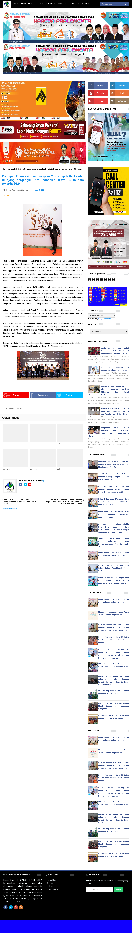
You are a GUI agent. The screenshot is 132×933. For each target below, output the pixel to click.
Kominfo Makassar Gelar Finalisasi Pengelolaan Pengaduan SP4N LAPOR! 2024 (20, 501)
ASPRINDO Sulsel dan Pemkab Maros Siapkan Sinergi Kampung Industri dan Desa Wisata (113, 477)
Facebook (43, 395)
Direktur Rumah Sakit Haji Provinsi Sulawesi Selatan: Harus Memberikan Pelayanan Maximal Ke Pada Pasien (113, 627)
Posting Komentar (10, 509)
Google (16, 395)
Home (5, 169)
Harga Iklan (51, 880)
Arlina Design (70, 916)
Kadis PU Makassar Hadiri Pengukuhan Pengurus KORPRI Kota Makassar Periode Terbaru (115, 351)
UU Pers (50, 886)
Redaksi (50, 883)
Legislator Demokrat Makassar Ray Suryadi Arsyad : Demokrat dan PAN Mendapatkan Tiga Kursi (113, 464)
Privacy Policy (52, 889)
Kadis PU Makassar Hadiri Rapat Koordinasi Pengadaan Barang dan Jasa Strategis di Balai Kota (115, 411)
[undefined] (15, 433)
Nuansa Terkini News (30, 480)
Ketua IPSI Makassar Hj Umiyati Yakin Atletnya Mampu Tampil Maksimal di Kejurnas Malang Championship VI (113, 580)
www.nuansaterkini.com (99, 916)
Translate (107, 319)
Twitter (69, 395)
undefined (6, 444)
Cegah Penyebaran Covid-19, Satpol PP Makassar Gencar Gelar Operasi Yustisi (113, 640)
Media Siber (124, 916)
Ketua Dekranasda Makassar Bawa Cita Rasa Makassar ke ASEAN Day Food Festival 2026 (113, 502)
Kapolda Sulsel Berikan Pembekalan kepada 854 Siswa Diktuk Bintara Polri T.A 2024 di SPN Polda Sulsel (64, 501)
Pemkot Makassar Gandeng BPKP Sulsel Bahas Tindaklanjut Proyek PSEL (113, 568)
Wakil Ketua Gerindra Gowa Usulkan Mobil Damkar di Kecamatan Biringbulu (113, 706)
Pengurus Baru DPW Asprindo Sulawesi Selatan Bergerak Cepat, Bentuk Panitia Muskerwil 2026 (113, 489)
